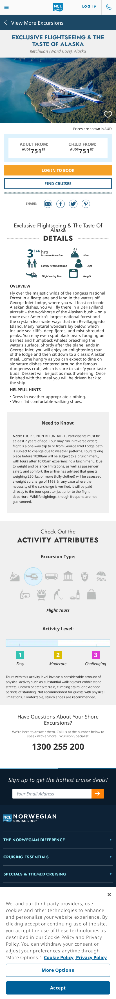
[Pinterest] (86, 204)
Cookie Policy (58, 957)
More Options (58, 970)
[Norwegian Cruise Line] (58, 7)
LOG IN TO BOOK (58, 170)
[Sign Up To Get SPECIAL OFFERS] (98, 794)
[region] (58, 943)
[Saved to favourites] (108, 114)
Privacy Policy (91, 957)
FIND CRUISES (58, 183)
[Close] (109, 894)
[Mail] (48, 204)
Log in (89, 6)
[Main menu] (6, 7)
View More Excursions (37, 22)
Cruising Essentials (26, 857)
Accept (58, 988)
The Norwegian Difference (34, 840)
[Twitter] (73, 204)
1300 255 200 (58, 746)
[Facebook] (60, 204)
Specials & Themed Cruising (34, 874)
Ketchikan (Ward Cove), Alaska (58, 51)
